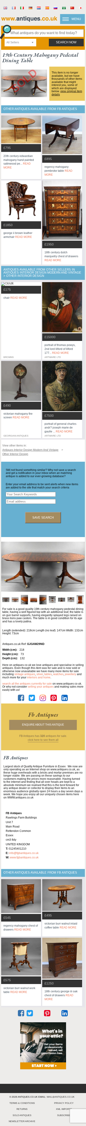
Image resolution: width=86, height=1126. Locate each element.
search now (66, 42)
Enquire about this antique (43, 724)
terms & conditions (22, 1103)
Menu (76, 19)
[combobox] (20, 42)
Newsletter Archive (22, 1121)
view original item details (67, 93)
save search (43, 517)
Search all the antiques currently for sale (27, 683)
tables (48, 674)
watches (58, 674)
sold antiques (22, 1115)
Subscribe (64, 1115)
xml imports (64, 1109)
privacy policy (64, 1103)
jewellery (70, 674)
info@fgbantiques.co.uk (24, 853)
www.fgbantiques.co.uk (24, 857)
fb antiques (43, 714)
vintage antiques (24, 674)
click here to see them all (43, 740)
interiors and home (38, 677)
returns (22, 1109)
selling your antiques (41, 686)
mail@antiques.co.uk (61, 1097)
